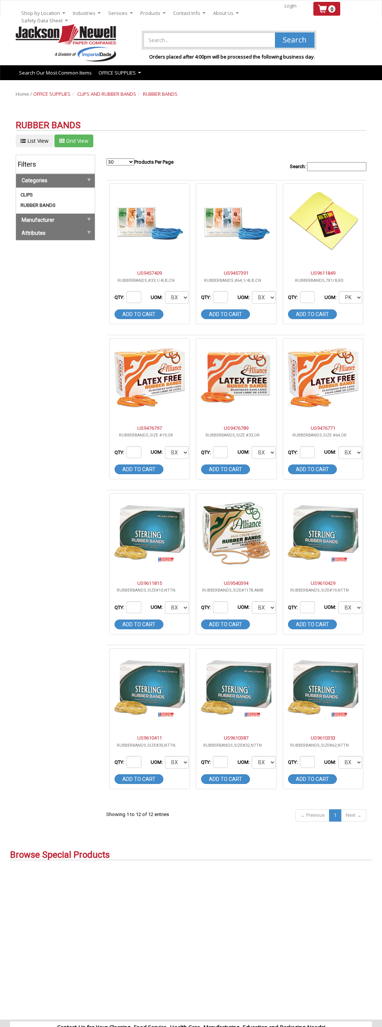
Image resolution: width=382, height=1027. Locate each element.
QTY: (120, 297)
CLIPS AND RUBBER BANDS (106, 94)
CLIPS (27, 195)
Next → (353, 815)
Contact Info (189, 13)
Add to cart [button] (139, 314)
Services (120, 13)
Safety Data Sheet (44, 20)
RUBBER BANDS (160, 94)
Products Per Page (153, 162)
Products (153, 13)
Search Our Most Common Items (55, 72)
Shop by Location (43, 13)
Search (295, 40)
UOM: (157, 297)
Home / (24, 94)
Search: (298, 166)
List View (37, 140)
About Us (226, 13)
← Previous (312, 815)
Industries (87, 13)
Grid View (76, 140)
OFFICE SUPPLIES (52, 94)
